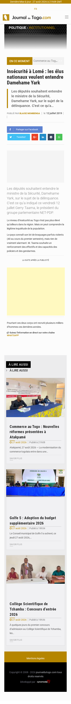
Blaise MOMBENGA (29, 113)
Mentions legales (35, 658)
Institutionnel (42, 28)
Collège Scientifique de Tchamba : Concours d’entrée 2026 (33, 609)
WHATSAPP (13, 335)
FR (35, 9)
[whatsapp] (59, 137)
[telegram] (51, 137)
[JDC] (27, 17)
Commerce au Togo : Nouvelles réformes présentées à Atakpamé (34, 431)
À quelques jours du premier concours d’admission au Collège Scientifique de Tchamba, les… (35, 629)
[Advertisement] (36, 291)
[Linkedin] (43, 137)
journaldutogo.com (46, 672)
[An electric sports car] (35, 397)
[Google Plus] (35, 137)
